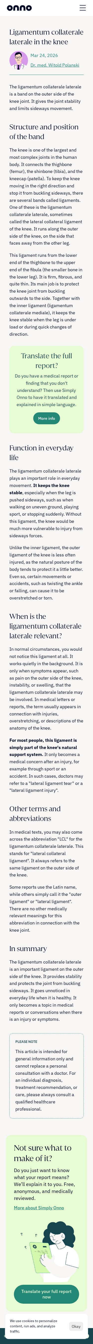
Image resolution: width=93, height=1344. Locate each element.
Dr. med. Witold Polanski (55, 65)
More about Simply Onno (39, 1208)
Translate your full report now (46, 1294)
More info (46, 418)
